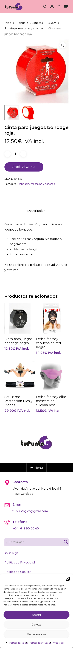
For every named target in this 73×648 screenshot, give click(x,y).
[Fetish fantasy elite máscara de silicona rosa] (51, 376)
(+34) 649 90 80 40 (25, 528)
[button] (67, 578)
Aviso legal (58, 642)
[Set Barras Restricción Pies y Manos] (19, 376)
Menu (38, 467)
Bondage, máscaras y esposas (23, 28)
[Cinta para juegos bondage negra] (19, 318)
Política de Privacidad (19, 562)
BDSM (52, 22)
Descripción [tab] (36, 210)
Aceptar (36, 614)
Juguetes (36, 22)
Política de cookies (18, 642)
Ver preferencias (36, 634)
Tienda (20, 22)
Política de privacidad (40, 642)
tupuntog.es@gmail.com (30, 511)
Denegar (36, 624)
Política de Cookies (17, 572)
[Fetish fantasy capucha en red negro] (51, 318)
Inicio (7, 22)
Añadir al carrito (23, 167)
